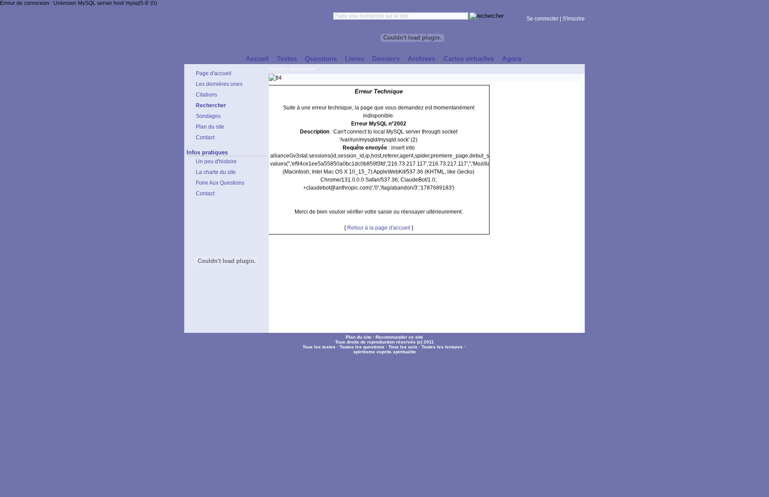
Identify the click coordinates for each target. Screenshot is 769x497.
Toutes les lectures (442, 346)
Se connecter (542, 19)
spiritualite (404, 351)
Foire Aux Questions (220, 183)
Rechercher (303, 69)
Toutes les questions (362, 346)
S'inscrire (574, 19)
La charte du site (216, 172)
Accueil (276, 69)
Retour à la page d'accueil (378, 228)
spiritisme (364, 351)
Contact (205, 193)
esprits (384, 351)
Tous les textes (319, 346)
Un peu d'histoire (216, 161)
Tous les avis (403, 346)
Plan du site (359, 337)
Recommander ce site (399, 337)
